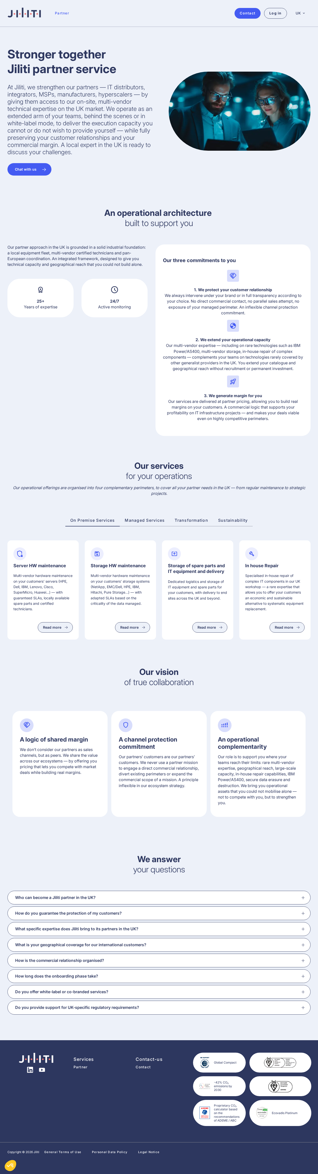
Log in (275, 13)
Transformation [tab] (191, 520)
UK (298, 13)
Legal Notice (148, 1152)
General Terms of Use (62, 1152)
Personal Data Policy (109, 1152)
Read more (52, 627)
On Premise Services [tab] (92, 520)
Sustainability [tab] (233, 520)
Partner (62, 13)
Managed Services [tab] (145, 520)
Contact (143, 1067)
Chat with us (26, 169)
